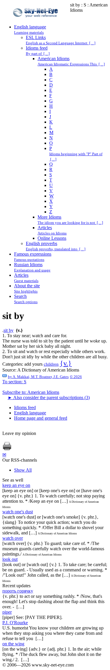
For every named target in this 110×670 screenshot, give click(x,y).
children (51, 364)
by (38, 376)
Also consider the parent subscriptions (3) (49, 397)
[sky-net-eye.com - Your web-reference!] (36, 21)
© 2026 (76, 376)
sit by (8, 330)
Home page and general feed (40, 418)
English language (30, 412)
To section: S (14, 381)
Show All (23, 470)
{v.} (66, 363)
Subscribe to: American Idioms (30, 392)
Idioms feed (25, 407)
